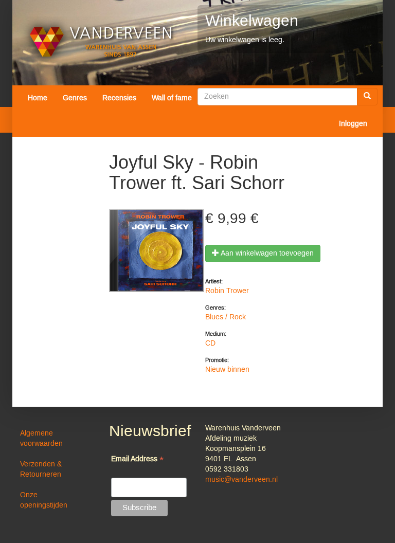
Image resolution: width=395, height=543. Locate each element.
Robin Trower (227, 291)
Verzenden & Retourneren (41, 469)
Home (37, 98)
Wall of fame (172, 98)
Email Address (137, 460)
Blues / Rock (225, 317)
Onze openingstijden (43, 500)
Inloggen (353, 124)
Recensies (119, 98)
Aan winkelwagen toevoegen (266, 253)
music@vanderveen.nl (241, 479)
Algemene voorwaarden (41, 438)
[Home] (101, 41)
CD (210, 343)
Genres (75, 98)
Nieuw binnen (227, 369)
